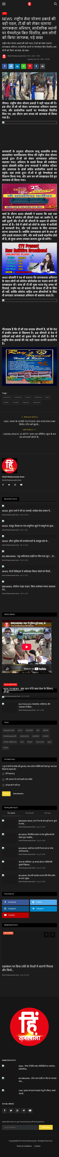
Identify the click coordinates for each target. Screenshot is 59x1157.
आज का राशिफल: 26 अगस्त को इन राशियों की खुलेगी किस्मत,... (35, 863)
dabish (45, 730)
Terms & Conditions (24, 1146)
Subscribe (46, 1127)
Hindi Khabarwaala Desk (17, 56)
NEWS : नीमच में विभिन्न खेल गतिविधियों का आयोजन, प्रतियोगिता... (37, 1068)
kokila (5, 747)
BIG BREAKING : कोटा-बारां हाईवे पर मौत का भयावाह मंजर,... (38, 1080)
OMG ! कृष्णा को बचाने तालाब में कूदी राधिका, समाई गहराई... (37, 1092)
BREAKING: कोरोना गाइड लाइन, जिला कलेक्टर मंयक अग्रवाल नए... (28, 588)
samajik (16, 402)
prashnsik (7, 397)
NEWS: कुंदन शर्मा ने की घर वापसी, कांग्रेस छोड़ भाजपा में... (26, 511)
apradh (6, 402)
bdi (38, 730)
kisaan (29, 742)
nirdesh (45, 736)
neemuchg (24, 736)
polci (20, 730)
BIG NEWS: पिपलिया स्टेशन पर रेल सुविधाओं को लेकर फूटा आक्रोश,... (36, 836)
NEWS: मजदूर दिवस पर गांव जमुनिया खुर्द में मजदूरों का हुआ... (28, 526)
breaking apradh (9, 736)
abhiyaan (36, 402)
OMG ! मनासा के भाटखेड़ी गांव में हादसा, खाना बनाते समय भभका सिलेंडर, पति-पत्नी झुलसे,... (29, 423)
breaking (38, 397)
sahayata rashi (8, 730)
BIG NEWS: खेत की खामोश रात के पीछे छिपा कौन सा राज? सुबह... (37, 877)
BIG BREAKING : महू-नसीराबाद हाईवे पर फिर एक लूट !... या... (28, 556)
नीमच (4, 13)
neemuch (18, 397)
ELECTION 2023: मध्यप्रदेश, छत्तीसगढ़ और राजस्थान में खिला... (34, 706)
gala (49, 742)
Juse (22, 742)
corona (28, 397)
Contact (37, 1146)
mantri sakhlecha (9, 742)
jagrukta (26, 402)
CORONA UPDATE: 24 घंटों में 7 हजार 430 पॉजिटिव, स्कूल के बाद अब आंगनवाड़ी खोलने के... (29, 436)
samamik (29, 730)
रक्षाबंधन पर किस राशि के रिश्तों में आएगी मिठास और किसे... (27, 968)
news (47, 397)
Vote (6, 793)
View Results (18, 793)
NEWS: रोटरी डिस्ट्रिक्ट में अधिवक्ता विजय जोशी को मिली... (26, 571)
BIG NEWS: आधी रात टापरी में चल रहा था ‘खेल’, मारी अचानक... (36, 850)
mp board (40, 742)
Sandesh (35, 736)
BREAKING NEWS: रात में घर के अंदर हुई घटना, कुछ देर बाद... (38, 822)
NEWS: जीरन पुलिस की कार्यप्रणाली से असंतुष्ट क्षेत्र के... (25, 541)
